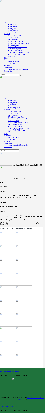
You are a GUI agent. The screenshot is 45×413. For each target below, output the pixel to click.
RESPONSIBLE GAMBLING (8, 406)
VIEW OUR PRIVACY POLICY (9, 371)
